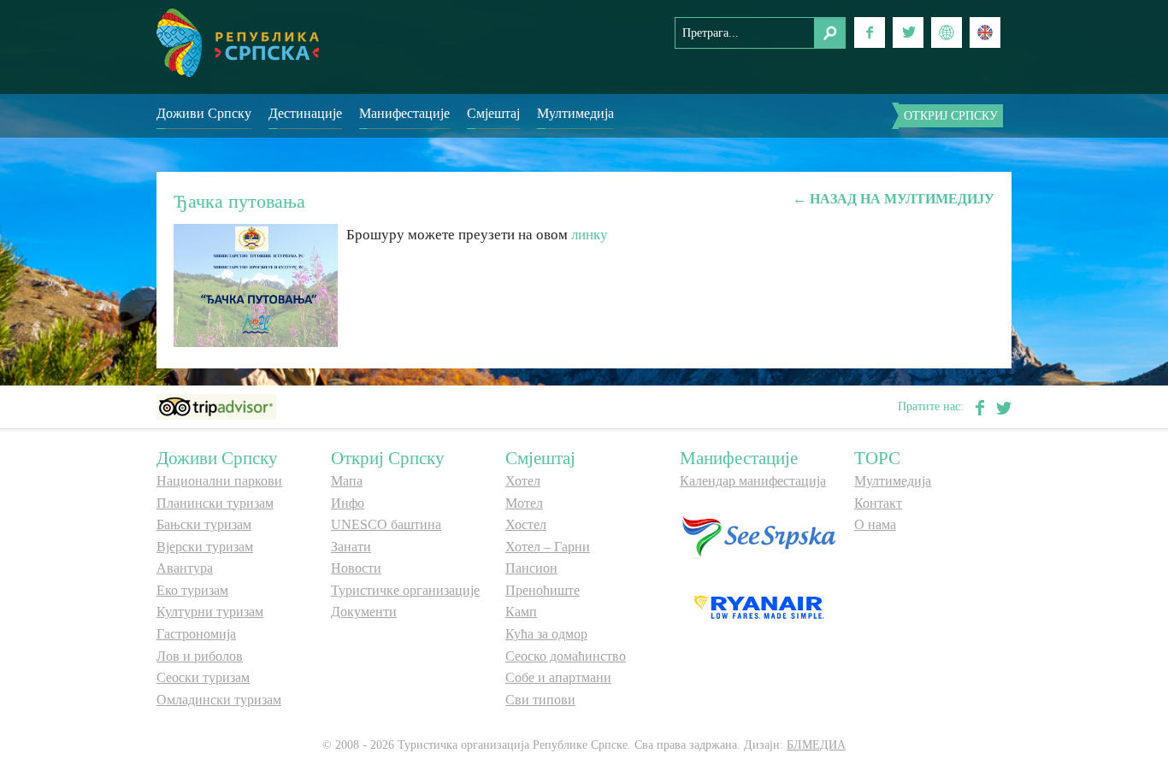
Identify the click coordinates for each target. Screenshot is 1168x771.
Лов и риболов (199, 656)
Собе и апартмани (558, 677)
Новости (356, 568)
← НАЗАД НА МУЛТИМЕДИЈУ (893, 198)
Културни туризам (209, 611)
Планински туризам (215, 503)
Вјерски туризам (204, 546)
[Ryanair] (758, 605)
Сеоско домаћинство (565, 656)
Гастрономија (196, 634)
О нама (875, 524)
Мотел (524, 503)
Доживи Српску (203, 113)
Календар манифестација (753, 481)
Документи (364, 611)
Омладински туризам (218, 699)
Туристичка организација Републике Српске (237, 43)
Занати (351, 546)
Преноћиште (542, 590)
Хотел (522, 481)
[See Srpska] (758, 535)
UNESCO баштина (386, 524)
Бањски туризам (203, 524)
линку (589, 235)
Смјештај (493, 113)
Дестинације (305, 113)
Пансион (531, 568)
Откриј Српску (951, 115)
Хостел (525, 524)
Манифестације (404, 113)
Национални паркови (219, 481)
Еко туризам (192, 590)
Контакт (878, 503)
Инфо (347, 503)
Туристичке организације (405, 590)
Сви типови (540, 699)
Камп (521, 611)
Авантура (184, 568)
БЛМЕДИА (816, 745)
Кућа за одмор (546, 634)
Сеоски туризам (203, 677)
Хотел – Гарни (547, 546)
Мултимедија (575, 113)
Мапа (347, 481)
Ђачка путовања (239, 201)
